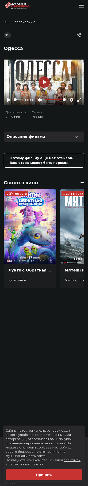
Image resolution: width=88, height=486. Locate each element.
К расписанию (23, 22)
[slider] (18, 100)
